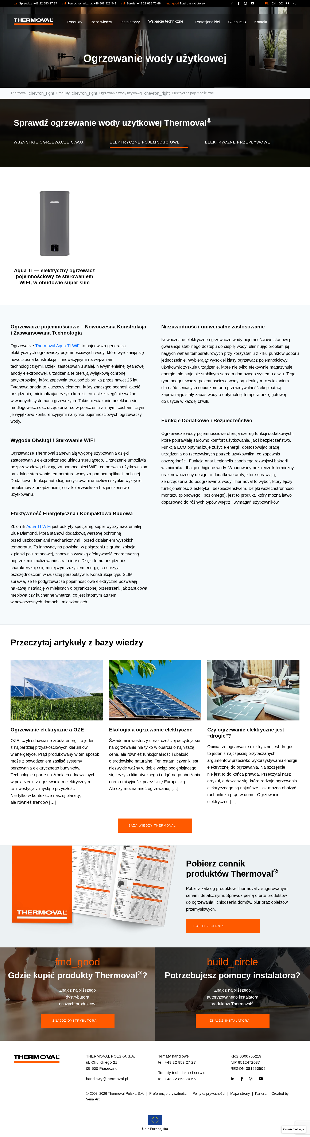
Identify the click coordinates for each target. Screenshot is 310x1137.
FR (288, 3)
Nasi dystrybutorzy (192, 3)
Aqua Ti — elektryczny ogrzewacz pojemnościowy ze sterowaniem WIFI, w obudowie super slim (54, 277)
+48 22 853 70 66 (149, 3)
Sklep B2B (237, 22)
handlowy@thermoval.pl (107, 1079)
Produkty (74, 22)
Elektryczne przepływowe (237, 142)
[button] (294, 1129)
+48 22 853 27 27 (45, 3)
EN (274, 3)
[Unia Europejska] (155, 1122)
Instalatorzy (130, 22)
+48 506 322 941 (105, 3)
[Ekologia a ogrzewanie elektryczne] (155, 690)
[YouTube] (253, 3)
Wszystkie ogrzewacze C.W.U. (49, 142)
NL (294, 3)
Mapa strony (240, 1094)
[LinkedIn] (234, 3)
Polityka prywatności (209, 1094)
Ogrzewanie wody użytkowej (120, 93)
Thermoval (19, 93)
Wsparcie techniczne (165, 21)
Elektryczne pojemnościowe (145, 142)
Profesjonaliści (207, 22)
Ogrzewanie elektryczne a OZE (47, 729)
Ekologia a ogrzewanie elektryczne (150, 729)
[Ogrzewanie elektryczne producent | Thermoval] (36, 1058)
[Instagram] (247, 3)
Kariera (260, 1094)
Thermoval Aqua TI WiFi (57, 345)
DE (281, 3)
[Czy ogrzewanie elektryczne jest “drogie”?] (253, 690)
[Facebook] (241, 3)
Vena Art (93, 1099)
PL (267, 3)
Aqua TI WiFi (38, 526)
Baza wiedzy (101, 22)
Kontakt (260, 22)
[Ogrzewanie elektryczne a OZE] (57, 690)
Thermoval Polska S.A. (126, 1094)
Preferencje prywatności (168, 1094)
